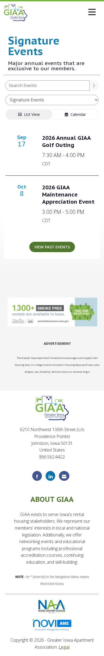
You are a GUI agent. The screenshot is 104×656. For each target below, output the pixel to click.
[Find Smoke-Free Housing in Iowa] (53, 312)
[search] (94, 85)
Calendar (77, 114)
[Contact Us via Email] (64, 476)
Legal (64, 647)
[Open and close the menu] (63, 12)
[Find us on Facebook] (37, 476)
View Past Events (52, 246)
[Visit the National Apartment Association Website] (52, 606)
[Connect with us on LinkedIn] (50, 476)
